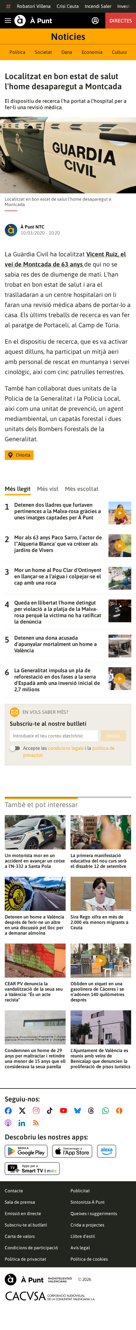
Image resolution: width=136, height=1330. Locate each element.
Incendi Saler (98, 6)
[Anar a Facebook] (9, 1110)
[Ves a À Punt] (33, 20)
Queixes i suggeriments (94, 1213)
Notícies (68, 36)
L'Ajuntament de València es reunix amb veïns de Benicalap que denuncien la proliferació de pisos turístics (100, 1058)
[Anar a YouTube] (65, 1110)
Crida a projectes (87, 1224)
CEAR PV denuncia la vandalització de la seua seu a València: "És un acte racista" (34, 991)
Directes (120, 20)
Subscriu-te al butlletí (26, 1224)
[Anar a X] (23, 1110)
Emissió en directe (23, 1213)
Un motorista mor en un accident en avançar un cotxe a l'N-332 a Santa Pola (35, 861)
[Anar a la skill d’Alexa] (106, 1151)
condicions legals (65, 748)
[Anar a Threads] (92, 1110)
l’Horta (23, 455)
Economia (92, 52)
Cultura (119, 52)
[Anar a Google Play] (26, 1151)
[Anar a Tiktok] (51, 1110)
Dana (66, 52)
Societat (43, 52)
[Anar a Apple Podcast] (9, 1123)
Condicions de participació (31, 1247)
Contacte (14, 1190)
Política (17, 52)
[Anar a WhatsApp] (106, 1110)
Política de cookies (89, 1259)
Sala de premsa (20, 1202)
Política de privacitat (25, 1259)
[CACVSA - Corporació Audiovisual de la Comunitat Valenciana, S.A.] (50, 1296)
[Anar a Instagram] (37, 1110)
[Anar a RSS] (37, 1123)
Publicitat (80, 1190)
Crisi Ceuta (68, 6)
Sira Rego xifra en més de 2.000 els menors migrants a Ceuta (99, 922)
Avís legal (80, 1247)
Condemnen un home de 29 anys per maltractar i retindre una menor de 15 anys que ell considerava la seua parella (35, 1058)
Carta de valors (20, 1236)
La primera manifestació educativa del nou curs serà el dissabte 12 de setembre (99, 861)
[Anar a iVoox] (120, 1110)
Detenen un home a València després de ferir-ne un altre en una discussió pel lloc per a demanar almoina (34, 925)
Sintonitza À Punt (88, 1202)
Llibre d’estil (83, 1236)
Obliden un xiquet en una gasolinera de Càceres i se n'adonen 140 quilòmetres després (97, 991)
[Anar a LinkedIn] (23, 1123)
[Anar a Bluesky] (78, 1110)
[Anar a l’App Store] (72, 1151)
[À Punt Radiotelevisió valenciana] (38, 1279)
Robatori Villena (34, 6)
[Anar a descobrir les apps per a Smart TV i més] (32, 1168)
